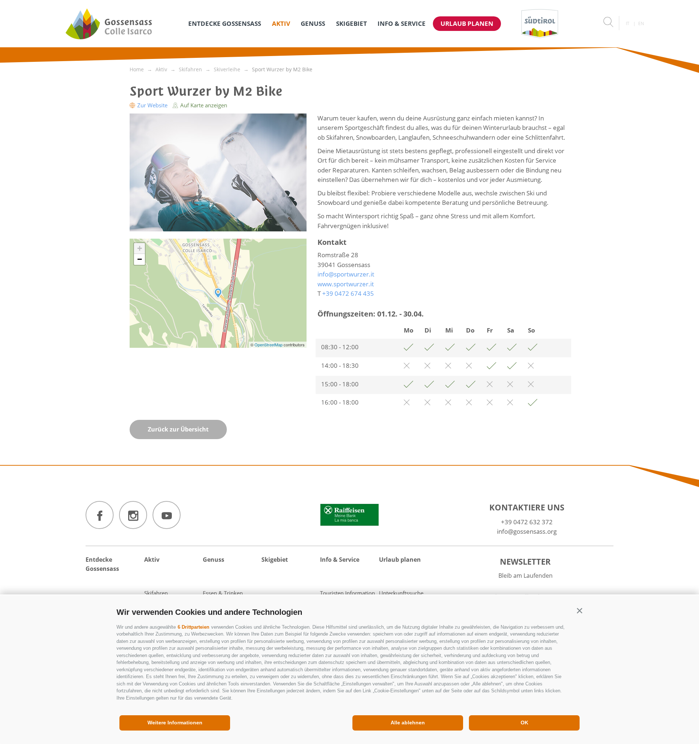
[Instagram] (133, 515)
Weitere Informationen (174, 722)
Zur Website (152, 105)
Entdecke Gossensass (224, 23)
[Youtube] (167, 515)
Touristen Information (347, 593)
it (627, 23)
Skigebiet (351, 23)
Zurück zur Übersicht (178, 429)
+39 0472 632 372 (527, 522)
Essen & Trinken (223, 593)
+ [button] (139, 248)
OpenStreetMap (269, 344)
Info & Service (402, 23)
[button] (579, 611)
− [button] (139, 259)
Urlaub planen (467, 23)
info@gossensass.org (527, 531)
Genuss (313, 23)
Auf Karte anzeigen (203, 105)
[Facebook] (100, 515)
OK (524, 722)
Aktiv (281, 23)
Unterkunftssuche (401, 593)
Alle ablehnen (408, 722)
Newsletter (525, 561)
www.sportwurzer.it (345, 284)
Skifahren (156, 593)
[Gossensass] (108, 23)
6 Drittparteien (193, 627)
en (641, 23)
